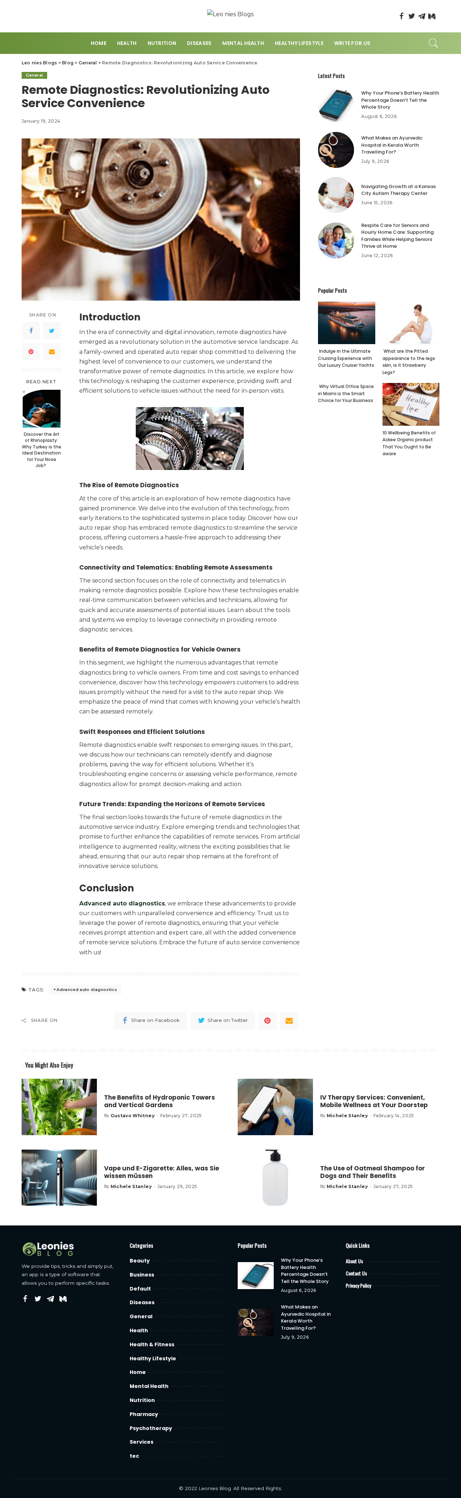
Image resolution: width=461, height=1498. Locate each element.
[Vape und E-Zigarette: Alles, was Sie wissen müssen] (59, 1178)
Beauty (140, 1260)
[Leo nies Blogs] (230, 16)
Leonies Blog (214, 1488)
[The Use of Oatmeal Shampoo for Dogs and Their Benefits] (275, 1178)
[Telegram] (422, 16)
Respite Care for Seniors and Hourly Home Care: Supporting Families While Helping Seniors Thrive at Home (397, 236)
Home (138, 1372)
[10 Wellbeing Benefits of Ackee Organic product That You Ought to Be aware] (410, 404)
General (34, 75)
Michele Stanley (347, 1116)
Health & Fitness (152, 1344)
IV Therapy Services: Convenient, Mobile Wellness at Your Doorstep (374, 1101)
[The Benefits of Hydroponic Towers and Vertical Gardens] (59, 1107)
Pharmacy (144, 1414)
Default (140, 1288)
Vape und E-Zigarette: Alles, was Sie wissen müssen (161, 1172)
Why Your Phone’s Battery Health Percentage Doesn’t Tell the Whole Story (400, 100)
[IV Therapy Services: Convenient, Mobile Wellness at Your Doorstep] (275, 1107)
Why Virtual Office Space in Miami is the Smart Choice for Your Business (346, 393)
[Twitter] (412, 16)
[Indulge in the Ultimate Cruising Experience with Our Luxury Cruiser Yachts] (346, 323)
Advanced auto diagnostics (87, 989)
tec (134, 1456)
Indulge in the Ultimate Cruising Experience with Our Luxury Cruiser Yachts (346, 358)
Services (141, 1442)
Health (139, 1330)
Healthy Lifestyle (153, 1358)
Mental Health (149, 1386)
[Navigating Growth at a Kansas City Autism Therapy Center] (336, 195)
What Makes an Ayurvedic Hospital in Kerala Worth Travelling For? (391, 144)
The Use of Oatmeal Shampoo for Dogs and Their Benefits (372, 1172)
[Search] (433, 43)
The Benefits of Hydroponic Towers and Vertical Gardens (159, 1101)
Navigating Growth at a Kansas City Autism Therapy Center (398, 190)
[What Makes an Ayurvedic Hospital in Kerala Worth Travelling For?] (336, 150)
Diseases (142, 1302)
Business (142, 1274)
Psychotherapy (151, 1428)
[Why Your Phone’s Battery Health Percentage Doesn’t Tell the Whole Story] (336, 105)
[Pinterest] (31, 351)
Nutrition (142, 1400)
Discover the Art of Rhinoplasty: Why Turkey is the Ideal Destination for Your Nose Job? (41, 450)
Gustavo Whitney (133, 1116)
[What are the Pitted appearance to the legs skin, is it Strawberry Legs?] (410, 323)
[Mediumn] (432, 16)
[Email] (52, 351)
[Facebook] (402, 16)
